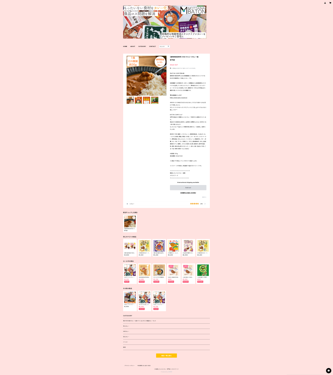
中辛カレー (126, 331)
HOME (125, 46)
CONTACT (152, 46)
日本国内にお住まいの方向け (188, 193)
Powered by (164, 371)
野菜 (124, 347)
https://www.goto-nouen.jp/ (178, 97)
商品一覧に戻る (166, 356)
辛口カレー (126, 326)
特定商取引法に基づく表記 (144, 365)
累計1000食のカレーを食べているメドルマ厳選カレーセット (139, 321)
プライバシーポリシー (130, 365)
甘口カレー (126, 336)
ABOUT (132, 46)
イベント (125, 342)
